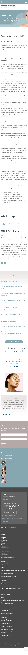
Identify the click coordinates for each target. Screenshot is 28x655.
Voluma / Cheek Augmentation (7, 603)
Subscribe (4, 443)
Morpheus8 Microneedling (6, 594)
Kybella (2, 602)
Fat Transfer (3, 569)
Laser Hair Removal (4, 625)
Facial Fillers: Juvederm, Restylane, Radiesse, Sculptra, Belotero (13, 600)
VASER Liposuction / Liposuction (7, 573)
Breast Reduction (4, 554)
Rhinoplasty (3, 543)
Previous (2, 263)
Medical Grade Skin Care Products (7, 629)
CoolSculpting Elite (4, 610)
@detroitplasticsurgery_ (8, 458)
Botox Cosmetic (4, 596)
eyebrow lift (5, 87)
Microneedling (4, 632)
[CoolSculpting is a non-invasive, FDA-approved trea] (3, 462)
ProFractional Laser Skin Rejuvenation (8, 631)
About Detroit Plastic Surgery (12, 519)
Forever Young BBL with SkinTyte (7, 619)
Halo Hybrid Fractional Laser (6, 620)
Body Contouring (4, 563)
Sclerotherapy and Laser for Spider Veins (9, 634)
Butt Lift (2, 567)
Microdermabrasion (5, 628)
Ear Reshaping (3, 537)
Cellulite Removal (4, 612)
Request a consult (14, 342)
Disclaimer (14, 645)
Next (5, 263)
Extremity (3, 579)
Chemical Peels (4, 617)
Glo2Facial (3, 605)
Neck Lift (2, 544)
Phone (6, 2)
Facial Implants (4, 540)
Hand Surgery (3, 583)
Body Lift (2, 564)
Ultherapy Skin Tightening (6, 637)
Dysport (2, 597)
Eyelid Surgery (3, 538)
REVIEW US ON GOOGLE (10, 512)
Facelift (2, 535)
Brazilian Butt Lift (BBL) (5, 566)
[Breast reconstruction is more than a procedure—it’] (3, 474)
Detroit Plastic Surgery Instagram (11, 509)
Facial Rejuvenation (4, 599)
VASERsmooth (3, 575)
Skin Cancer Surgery (5, 547)
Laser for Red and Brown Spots (7, 626)
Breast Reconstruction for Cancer (7, 556)
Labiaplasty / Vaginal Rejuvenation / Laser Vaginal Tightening (13, 570)
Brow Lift (3, 532)
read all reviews (14, 366)
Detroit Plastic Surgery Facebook (9, 509)
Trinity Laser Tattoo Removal (6, 635)
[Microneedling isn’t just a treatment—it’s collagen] (3, 468)
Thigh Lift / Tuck (4, 582)
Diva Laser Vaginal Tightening (7, 613)
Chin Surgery (3, 534)
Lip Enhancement (4, 541)
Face (2, 531)
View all (9, 462)
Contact (5, 521)
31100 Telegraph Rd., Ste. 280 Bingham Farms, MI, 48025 (11, 502)
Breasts (3, 550)
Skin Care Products (8, 516)
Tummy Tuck (3, 572)
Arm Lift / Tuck (4, 580)
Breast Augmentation (5, 551)
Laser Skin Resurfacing (5, 623)
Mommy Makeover (4, 561)
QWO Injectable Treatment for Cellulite (8, 576)
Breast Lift (3, 553)
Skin (2, 616)
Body (2, 560)
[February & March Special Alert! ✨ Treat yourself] (3, 480)
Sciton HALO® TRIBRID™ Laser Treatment (9, 593)
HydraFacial (3, 622)
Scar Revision (3, 546)
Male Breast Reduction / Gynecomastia (8, 557)
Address (1, 2)
